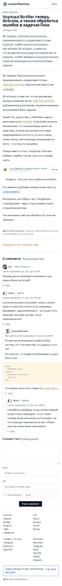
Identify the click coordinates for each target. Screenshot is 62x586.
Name (5, 467)
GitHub (36, 556)
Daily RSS (7, 549)
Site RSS (37, 553)
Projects (7, 525)
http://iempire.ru (22, 266)
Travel (36, 525)
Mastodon (38, 542)
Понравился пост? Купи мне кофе (21, 245)
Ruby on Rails (10, 12)
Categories (8, 532)
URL (4, 481)
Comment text (11, 438)
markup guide (29, 439)
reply (7, 285)
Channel (7, 518)
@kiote (20, 293)
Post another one (33, 259)
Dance (36, 518)
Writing (6, 522)
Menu (54, 4)
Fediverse (8, 546)
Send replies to (14, 495)
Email (35, 549)
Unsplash (37, 560)
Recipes (37, 522)
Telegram (8, 542)
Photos (36, 529)
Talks (6, 529)
